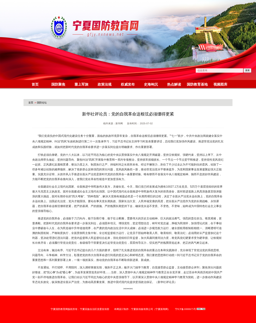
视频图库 (220, 84)
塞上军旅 (81, 84)
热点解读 (174, 84)
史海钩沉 (151, 84)
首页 (35, 84)
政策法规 (105, 84)
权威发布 (128, 84)
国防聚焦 (58, 84)
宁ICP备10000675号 (185, 309)
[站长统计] (201, 309)
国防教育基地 (197, 84)
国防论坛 (42, 102)
